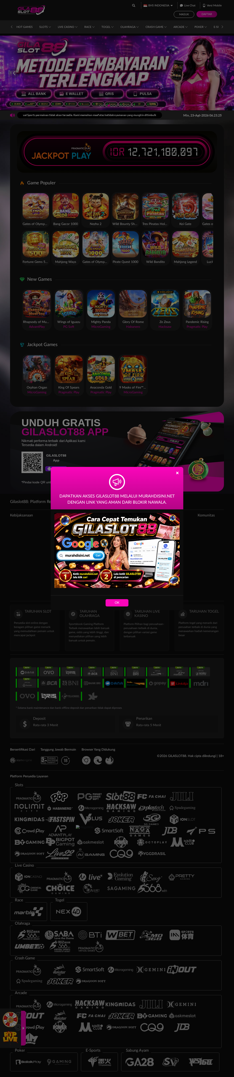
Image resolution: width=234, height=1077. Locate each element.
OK (117, 602)
